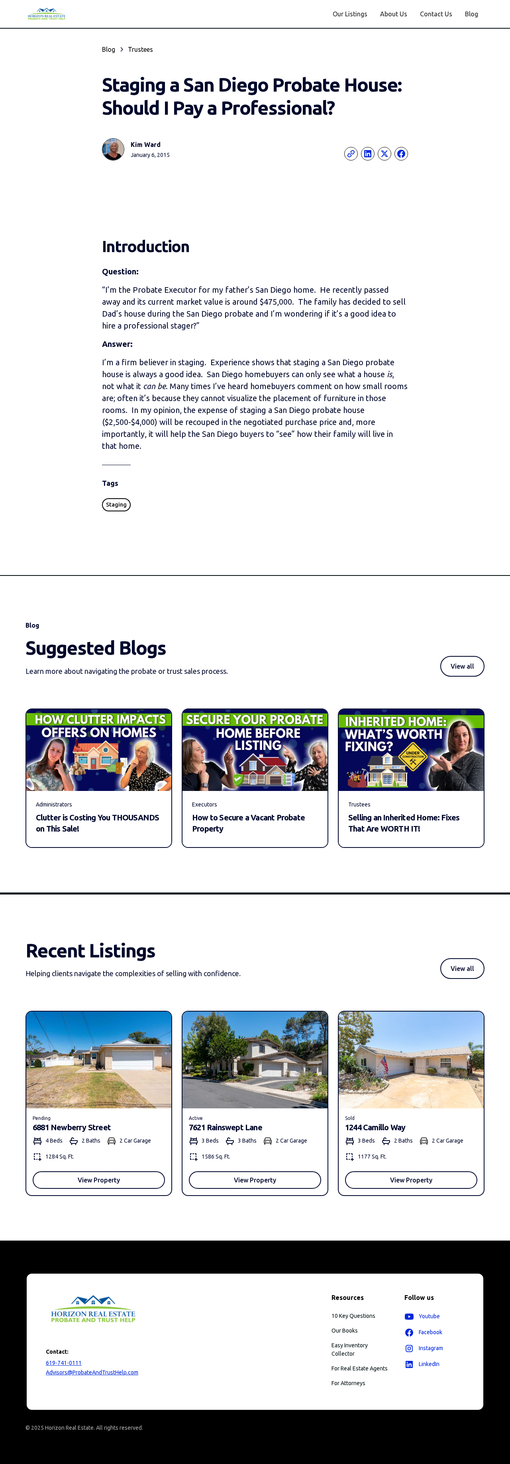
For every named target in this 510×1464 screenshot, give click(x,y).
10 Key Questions (353, 1316)
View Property (99, 1180)
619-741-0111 (64, 1363)
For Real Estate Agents (360, 1368)
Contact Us (436, 14)
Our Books (345, 1330)
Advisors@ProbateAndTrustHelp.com (92, 1372)
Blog (471, 14)
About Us (393, 14)
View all (462, 666)
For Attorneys (348, 1383)
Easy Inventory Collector (350, 1349)
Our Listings (350, 14)
